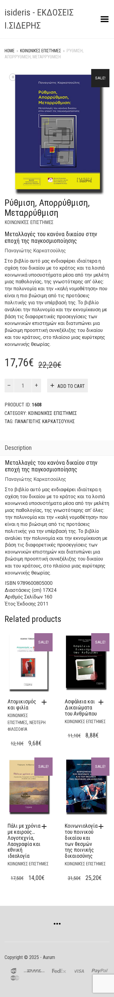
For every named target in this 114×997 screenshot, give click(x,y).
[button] (46, 702)
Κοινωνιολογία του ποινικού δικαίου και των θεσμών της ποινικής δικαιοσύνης (81, 841)
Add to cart (71, 386)
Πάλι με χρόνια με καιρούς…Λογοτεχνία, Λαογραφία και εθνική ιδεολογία (24, 841)
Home (10, 50)
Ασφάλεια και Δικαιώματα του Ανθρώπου (81, 707)
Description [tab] (18, 447)
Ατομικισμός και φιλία (22, 704)
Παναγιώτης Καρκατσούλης (35, 251)
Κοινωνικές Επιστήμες (40, 50)
